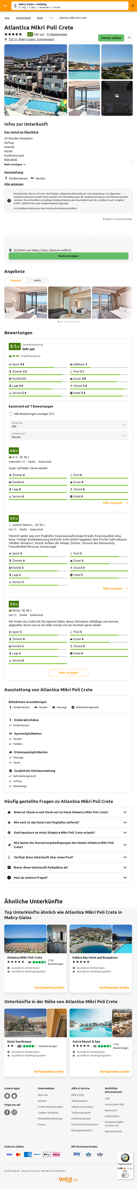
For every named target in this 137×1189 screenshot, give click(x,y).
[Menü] (131, 1153)
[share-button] (129, 38)
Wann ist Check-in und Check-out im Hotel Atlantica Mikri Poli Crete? (61, 812)
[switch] (125, 1175)
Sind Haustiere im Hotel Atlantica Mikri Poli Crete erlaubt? (54, 832)
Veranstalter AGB (114, 1104)
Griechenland (23, 17)
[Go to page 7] (70, 321)
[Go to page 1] (58, 321)
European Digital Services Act (114, 1124)
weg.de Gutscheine (82, 1106)
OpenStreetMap (124, 219)
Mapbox (109, 219)
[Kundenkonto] (132, 6)
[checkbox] (11, 413)
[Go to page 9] (74, 321)
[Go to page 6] (68, 321)
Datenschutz (112, 1116)
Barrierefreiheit (113, 1131)
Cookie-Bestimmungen (50, 1106)
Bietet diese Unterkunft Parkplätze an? (41, 867)
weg (7, 17)
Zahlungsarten (79, 1100)
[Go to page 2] (60, 321)
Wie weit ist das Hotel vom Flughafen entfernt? (46, 822)
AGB (107, 1098)
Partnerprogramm (81, 1118)
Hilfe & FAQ (77, 1095)
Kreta (40, 17)
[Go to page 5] (66, 321)
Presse (41, 1124)
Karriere (42, 1100)
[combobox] (68, 425)
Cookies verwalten (48, 1112)
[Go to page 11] (78, 321)
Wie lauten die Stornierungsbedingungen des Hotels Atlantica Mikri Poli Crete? (64, 845)
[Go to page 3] (62, 321)
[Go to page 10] (76, 321)
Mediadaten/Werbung (50, 1118)
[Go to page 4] (64, 321)
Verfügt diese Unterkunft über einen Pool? (43, 857)
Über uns (43, 1095)
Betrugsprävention (81, 1130)
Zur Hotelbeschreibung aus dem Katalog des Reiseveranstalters (45, 208)
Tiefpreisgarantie (80, 1112)
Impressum (111, 1110)
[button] (35, 80)
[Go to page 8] (72, 321)
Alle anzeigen (13, 184)
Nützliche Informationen (84, 1124)
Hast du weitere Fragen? (31, 877)
